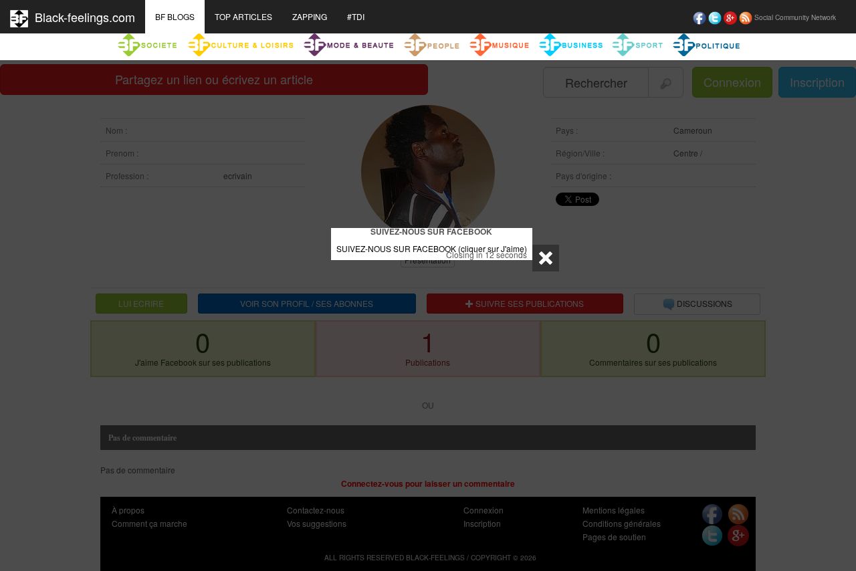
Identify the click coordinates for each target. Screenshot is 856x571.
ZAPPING (309, 16)
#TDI (355, 16)
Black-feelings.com (81, 16)
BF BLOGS (175, 16)
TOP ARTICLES (243, 16)
